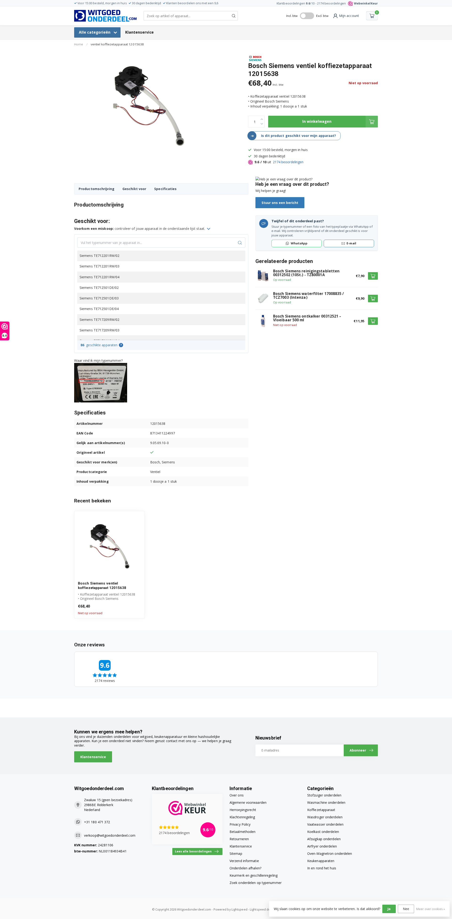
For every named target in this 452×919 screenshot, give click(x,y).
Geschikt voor (134, 189)
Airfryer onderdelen (322, 846)
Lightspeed (239, 909)
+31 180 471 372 (97, 822)
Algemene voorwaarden (248, 802)
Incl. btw (292, 16)
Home (78, 44)
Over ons (237, 795)
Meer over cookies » (430, 909)
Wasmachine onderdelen (326, 802)
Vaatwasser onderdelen (325, 824)
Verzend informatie (244, 861)
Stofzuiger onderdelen (324, 795)
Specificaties (165, 189)
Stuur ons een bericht (280, 202)
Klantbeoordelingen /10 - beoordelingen (327, 3)
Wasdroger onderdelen (325, 817)
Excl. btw (322, 16)
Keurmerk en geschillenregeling (254, 875)
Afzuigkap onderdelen (324, 839)
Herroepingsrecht (243, 810)
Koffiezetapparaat (321, 810)
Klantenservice (139, 32)
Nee (406, 909)
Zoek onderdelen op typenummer (256, 882)
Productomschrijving (96, 189)
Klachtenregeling (242, 817)
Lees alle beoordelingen (193, 851)
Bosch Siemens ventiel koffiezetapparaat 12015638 (102, 585)
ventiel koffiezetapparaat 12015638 (117, 44)
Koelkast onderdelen (323, 831)
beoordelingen (288, 162)
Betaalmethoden (242, 831)
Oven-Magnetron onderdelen (329, 853)
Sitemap (236, 853)
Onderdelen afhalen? (245, 868)
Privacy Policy (240, 824)
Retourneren (239, 839)
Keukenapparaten (321, 861)
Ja (389, 909)
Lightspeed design (263, 909)
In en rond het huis (321, 868)
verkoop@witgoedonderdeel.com (109, 835)
